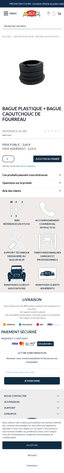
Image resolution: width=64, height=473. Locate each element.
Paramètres (32, 465)
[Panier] (59, 13)
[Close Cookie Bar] (61, 421)
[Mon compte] (53, 13)
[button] (53, 131)
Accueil (6, 36)
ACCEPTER (32, 445)
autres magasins (27, 166)
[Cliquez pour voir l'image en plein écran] (32, 72)
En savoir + (45, 343)
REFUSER (32, 455)
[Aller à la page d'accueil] (31, 13)
